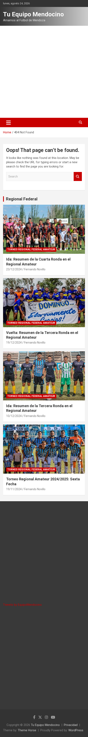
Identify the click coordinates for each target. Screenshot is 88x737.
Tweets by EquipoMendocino (22, 605)
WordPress (75, 730)
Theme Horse (27, 730)
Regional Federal (21, 199)
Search (78, 176)
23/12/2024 (14, 269)
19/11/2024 (14, 489)
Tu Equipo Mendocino (33, 14)
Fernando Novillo (34, 269)
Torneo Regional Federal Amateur (31, 249)
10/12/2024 (14, 416)
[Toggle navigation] (8, 122)
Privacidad (71, 725)
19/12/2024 (14, 342)
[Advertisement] (44, 72)
